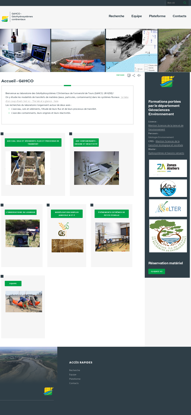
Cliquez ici (156, 271)
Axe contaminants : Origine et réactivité (86, 142)
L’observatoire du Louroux (20, 212)
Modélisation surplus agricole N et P (67, 213)
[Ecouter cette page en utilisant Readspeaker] (139, 76)
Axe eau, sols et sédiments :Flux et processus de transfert (33, 142)
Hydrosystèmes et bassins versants (166, 153)
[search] (173, 3)
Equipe (13, 283)
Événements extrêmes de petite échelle (111, 213)
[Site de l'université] (27, 393)
